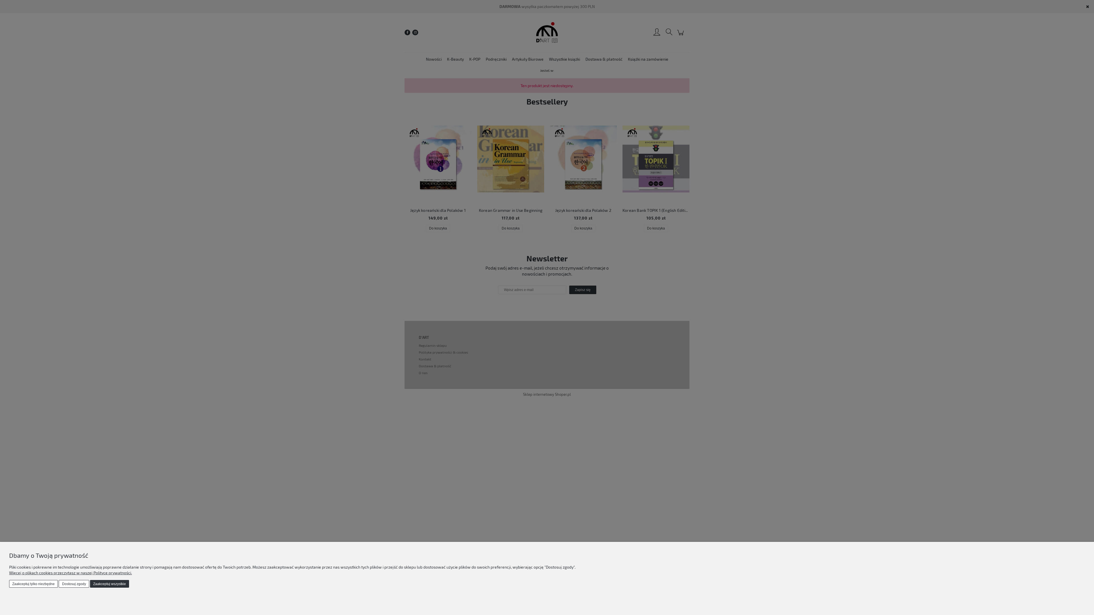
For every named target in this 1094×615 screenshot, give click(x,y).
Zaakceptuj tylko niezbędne (33, 584)
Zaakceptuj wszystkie (109, 584)
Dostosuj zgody (74, 584)
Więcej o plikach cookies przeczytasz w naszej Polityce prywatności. (70, 572)
